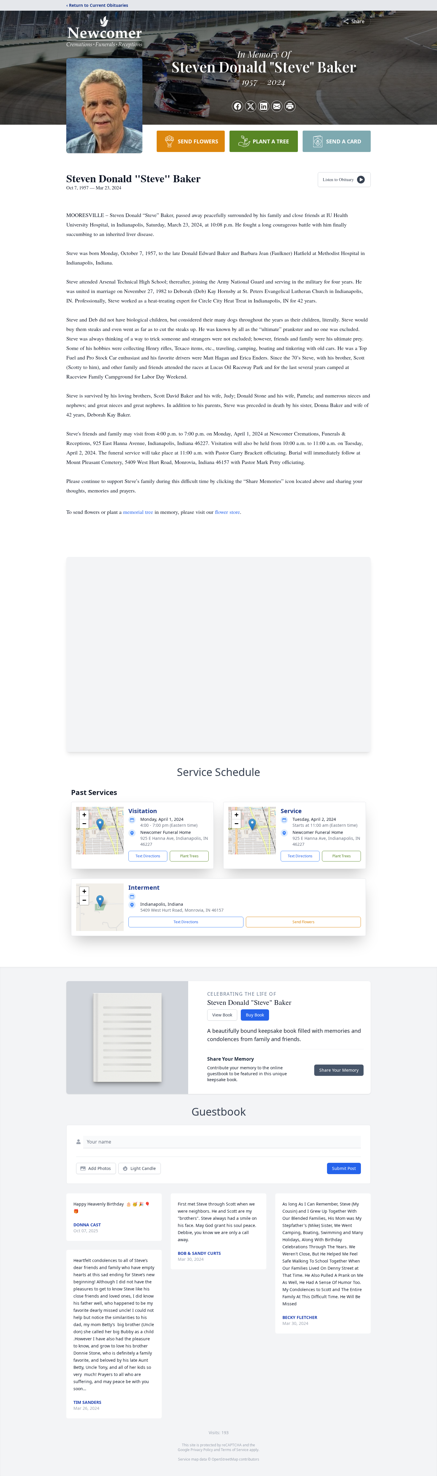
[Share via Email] (276, 106)
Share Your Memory (339, 1070)
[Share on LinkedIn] (263, 106)
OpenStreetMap (225, 1459)
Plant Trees (189, 856)
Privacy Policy (202, 1449)
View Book (222, 1015)
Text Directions (148, 856)
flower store (227, 511)
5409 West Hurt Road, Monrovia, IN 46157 (182, 910)
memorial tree (138, 511)
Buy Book (255, 1015)
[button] (100, 824)
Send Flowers (304, 921)
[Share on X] (250, 106)
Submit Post (344, 1168)
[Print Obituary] (289, 106)
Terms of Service (235, 1449)
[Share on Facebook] (237, 106)
